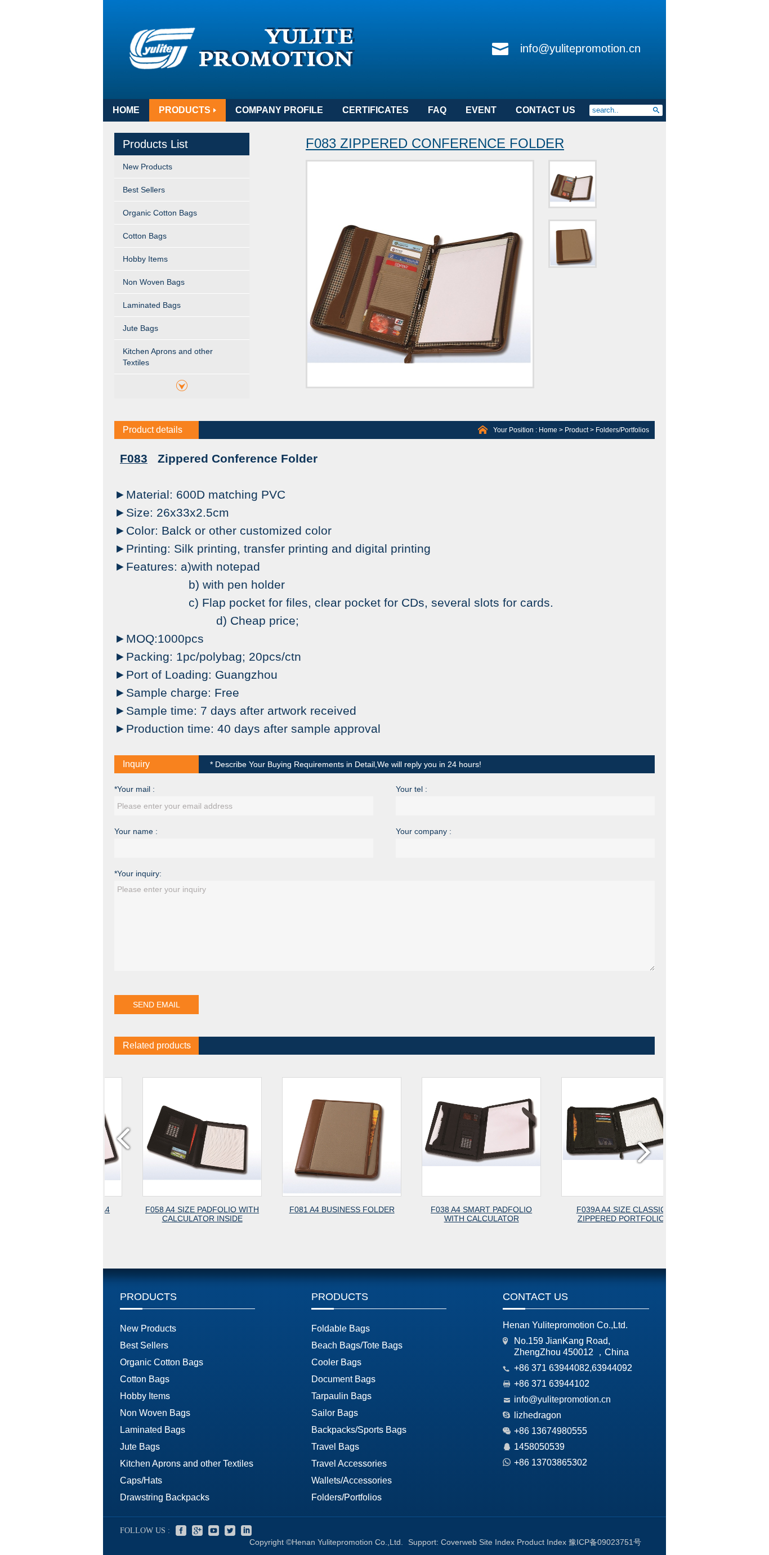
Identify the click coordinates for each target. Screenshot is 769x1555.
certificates (375, 110)
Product (576, 430)
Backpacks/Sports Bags (358, 1430)
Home (548, 430)
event (481, 110)
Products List (155, 144)
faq (437, 110)
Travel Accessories (349, 1463)
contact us (545, 110)
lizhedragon (537, 1415)
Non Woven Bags (154, 281)
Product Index (541, 1542)
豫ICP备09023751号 (605, 1542)
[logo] (242, 70)
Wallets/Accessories (351, 1480)
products (185, 110)
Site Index (497, 1542)
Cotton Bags (145, 235)
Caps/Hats (141, 1480)
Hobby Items (145, 258)
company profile (279, 110)
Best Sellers (144, 189)
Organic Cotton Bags (160, 212)
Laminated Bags (152, 305)
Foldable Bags (340, 1328)
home (126, 110)
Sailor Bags (334, 1413)
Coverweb (459, 1542)
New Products (147, 166)
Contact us (535, 1296)
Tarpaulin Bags (341, 1396)
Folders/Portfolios (622, 430)
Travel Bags (335, 1446)
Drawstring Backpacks (164, 1497)
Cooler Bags (336, 1362)
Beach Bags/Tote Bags (357, 1345)
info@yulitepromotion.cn (580, 48)
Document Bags (343, 1379)
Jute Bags (140, 328)
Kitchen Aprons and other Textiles (168, 357)
